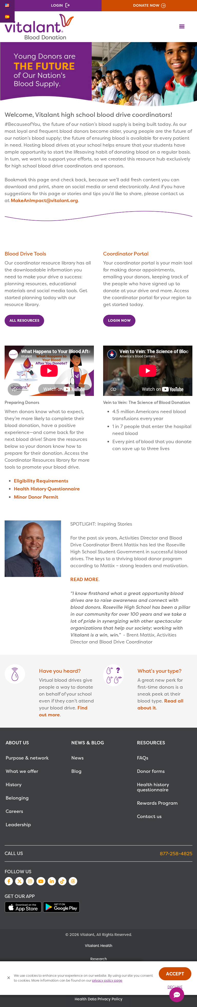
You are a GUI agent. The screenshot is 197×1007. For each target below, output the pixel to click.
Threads (73, 881)
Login (57, 5)
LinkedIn (52, 881)
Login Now (119, 320)
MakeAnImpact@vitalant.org (44, 200)
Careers (14, 811)
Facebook (9, 881)
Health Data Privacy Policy (98, 999)
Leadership (18, 824)
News (77, 758)
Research (98, 959)
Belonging (17, 798)
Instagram (30, 881)
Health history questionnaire (153, 787)
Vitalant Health (98, 945)
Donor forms (151, 771)
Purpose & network (27, 758)
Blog (76, 771)
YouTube (40, 881)
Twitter (19, 881)
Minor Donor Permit (36, 497)
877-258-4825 (176, 853)
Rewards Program (157, 803)
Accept (175, 974)
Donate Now (146, 5)
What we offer (22, 771)
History (14, 784)
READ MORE (84, 579)
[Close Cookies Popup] (9, 978)
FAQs (142, 758)
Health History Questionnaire (47, 489)
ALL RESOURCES (24, 320)
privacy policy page (107, 980)
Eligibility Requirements (41, 481)
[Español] (7, 17)
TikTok (62, 881)
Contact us (149, 816)
